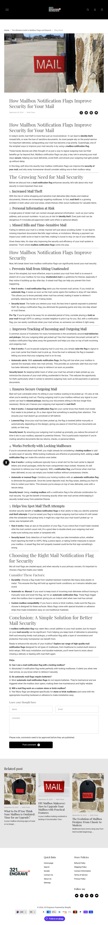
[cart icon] (102, 9)
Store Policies (81, 857)
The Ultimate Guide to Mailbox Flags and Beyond (31, 30)
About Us (47, 879)
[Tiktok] (91, 895)
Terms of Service (80, 875)
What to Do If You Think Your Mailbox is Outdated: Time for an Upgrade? (19, 814)
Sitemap (47, 883)
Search (47, 867)
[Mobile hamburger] (7, 9)
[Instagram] (81, 895)
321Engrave (49, 907)
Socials (47, 871)
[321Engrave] (54, 9)
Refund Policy (79, 863)
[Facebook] (81, 112)
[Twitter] (86, 112)
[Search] (88, 9)
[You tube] (96, 895)
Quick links (50, 857)
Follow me (79, 889)
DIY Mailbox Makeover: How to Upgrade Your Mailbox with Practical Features (51, 808)
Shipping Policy (80, 867)
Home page (48, 863)
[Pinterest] (91, 112)
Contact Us (48, 875)
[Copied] (96, 112)
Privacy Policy (79, 879)
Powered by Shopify (63, 907)
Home (6, 30)
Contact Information (82, 871)
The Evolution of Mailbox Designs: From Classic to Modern (87, 822)
